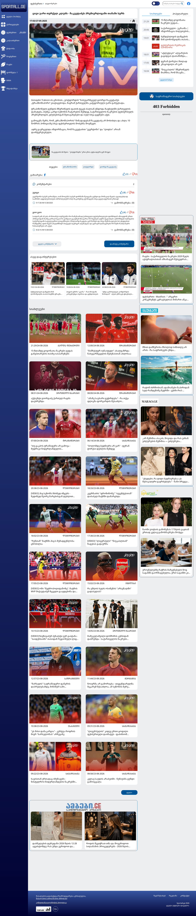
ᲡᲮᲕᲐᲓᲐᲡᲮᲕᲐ (129, 441)
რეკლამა (173, 896)
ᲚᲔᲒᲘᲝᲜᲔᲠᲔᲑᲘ (71, 488)
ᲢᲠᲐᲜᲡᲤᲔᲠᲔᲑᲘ (127, 345)
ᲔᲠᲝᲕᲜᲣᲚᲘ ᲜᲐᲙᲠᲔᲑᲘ (67, 393)
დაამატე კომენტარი (119, 244)
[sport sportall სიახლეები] (188, 3)
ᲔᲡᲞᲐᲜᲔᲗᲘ (73, 726)
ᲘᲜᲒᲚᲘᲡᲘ (130, 583)
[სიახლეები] (83, 807)
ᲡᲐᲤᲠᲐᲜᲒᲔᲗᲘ (71, 678)
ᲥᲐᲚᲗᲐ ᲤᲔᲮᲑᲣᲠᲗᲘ (68, 345)
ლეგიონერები (51, 3)
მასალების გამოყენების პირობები (51, 898)
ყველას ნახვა (166, 80)
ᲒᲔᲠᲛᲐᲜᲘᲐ (130, 678)
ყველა (129, 792)
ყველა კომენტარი (46, 244)
